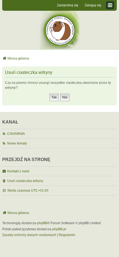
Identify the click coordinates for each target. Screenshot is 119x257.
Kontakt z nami (18, 171)
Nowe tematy (17, 143)
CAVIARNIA (16, 134)
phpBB (42, 223)
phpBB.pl (59, 229)
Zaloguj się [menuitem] (93, 5)
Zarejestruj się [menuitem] (67, 5)
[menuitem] (29, 235)
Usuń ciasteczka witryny (25, 181)
